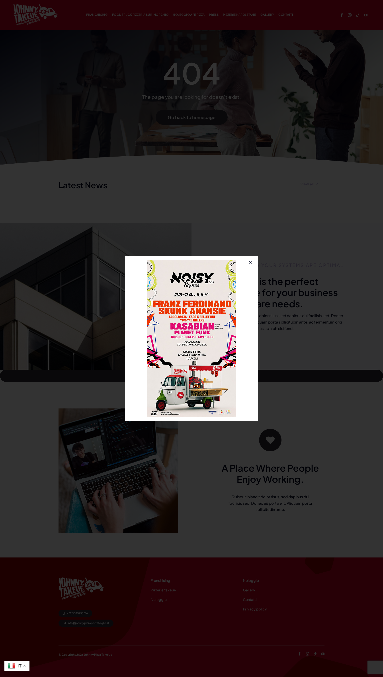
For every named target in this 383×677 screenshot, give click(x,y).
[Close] (250, 262)
